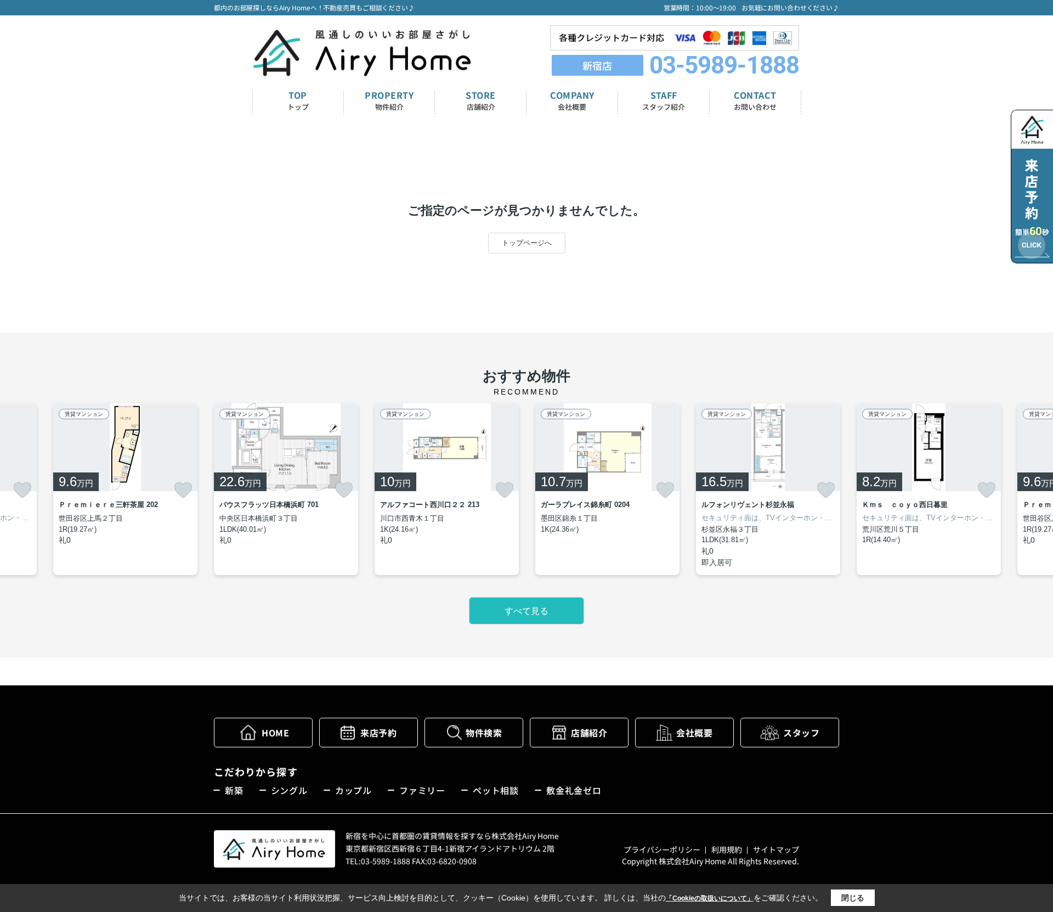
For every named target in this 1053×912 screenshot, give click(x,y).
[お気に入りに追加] (22, 490)
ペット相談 (496, 790)
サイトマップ (776, 849)
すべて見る (526, 611)
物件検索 (484, 732)
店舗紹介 (589, 732)
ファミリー (422, 790)
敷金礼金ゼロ (574, 790)
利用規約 (726, 849)
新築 (234, 790)
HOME (275, 732)
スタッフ (801, 732)
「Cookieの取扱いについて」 (710, 898)
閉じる (852, 897)
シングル (289, 790)
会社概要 (694, 732)
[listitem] (286, 489)
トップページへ (527, 243)
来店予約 (378, 732)
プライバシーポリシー (662, 849)
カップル (353, 790)
